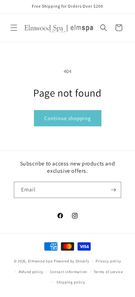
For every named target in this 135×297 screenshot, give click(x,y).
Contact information (68, 271)
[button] (13, 27)
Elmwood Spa (40, 261)
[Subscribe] (113, 190)
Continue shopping (67, 118)
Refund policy (31, 271)
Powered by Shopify (71, 261)
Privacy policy (108, 261)
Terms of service (108, 271)
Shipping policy (70, 282)
